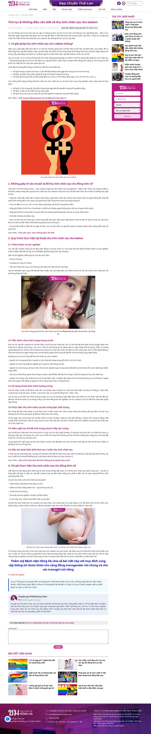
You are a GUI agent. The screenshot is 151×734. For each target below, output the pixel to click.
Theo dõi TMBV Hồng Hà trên (73, 28)
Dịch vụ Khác (116, 9)
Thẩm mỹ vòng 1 (85, 9)
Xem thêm (32, 587)
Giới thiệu (33, 9)
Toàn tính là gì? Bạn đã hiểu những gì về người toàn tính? (44, 460)
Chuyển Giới (27, 15)
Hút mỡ (101, 9)
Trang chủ (13, 15)
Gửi (58, 647)
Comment (13, 628)
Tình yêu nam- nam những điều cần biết (36, 232)
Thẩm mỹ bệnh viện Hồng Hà (46, 28)
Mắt (45, 9)
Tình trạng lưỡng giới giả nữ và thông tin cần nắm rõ (42, 98)
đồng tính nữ (68, 331)
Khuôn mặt (67, 9)
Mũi (54, 9)
